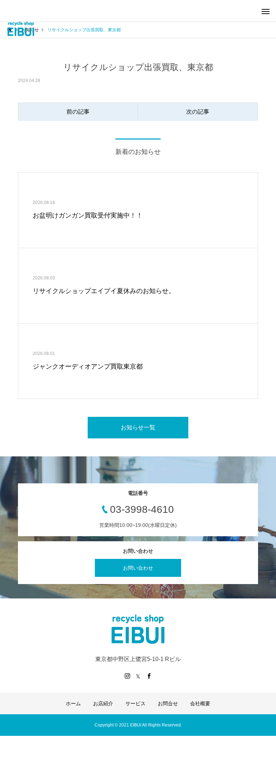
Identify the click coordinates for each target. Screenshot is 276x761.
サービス (135, 703)
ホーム (73, 703)
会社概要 (200, 703)
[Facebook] (148, 675)
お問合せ (168, 703)
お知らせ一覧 (138, 427)
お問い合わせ (138, 568)
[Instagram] (127, 675)
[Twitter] (138, 675)
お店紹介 (103, 703)
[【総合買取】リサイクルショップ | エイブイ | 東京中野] (20, 29)
